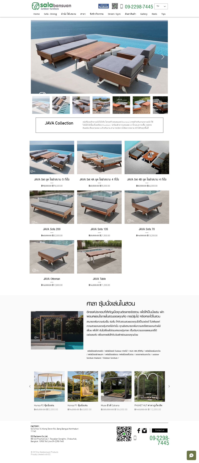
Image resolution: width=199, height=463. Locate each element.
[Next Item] (162, 57)
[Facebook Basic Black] (138, 430)
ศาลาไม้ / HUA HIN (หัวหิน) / (133, 351)
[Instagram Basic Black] (144, 430)
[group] (99, 391)
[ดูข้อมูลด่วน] (49, 386)
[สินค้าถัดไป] (169, 386)
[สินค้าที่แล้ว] (30, 386)
